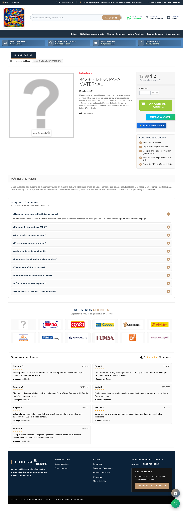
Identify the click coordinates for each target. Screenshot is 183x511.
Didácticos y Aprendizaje (92, 34)
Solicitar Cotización (101, 473)
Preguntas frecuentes (103, 468)
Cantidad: (143, 88)
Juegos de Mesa (155, 34)
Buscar (113, 17)
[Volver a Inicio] (11, 61)
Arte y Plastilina (136, 34)
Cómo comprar (61, 468)
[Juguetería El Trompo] (14, 17)
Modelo (82, 91)
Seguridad (97, 464)
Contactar (97, 477)
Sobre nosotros (61, 464)
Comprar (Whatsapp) (160, 117)
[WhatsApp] (175, 503)
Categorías (23, 55)
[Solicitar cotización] (175, 493)
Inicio (74, 34)
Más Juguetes (173, 34)
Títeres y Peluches (116, 34)
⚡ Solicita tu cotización (151, 125)
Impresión (88, 113)
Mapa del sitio (99, 481)
